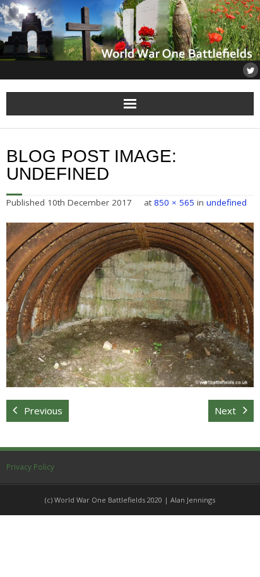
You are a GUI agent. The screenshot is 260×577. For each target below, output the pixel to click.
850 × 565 (174, 202)
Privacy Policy (30, 467)
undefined (226, 202)
